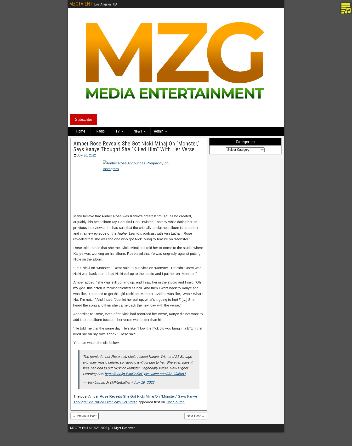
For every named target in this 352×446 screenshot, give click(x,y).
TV (117, 131)
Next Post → (196, 416)
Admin (158, 131)
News (137, 131)
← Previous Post (85, 416)
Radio (100, 131)
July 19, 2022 (143, 382)
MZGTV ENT (80, 4)
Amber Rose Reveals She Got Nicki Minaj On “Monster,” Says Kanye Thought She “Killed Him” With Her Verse (136, 146)
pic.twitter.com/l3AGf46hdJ (165, 374)
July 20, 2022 (86, 155)
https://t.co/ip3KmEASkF (124, 374)
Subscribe (83, 119)
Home (80, 131)
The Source (175, 402)
